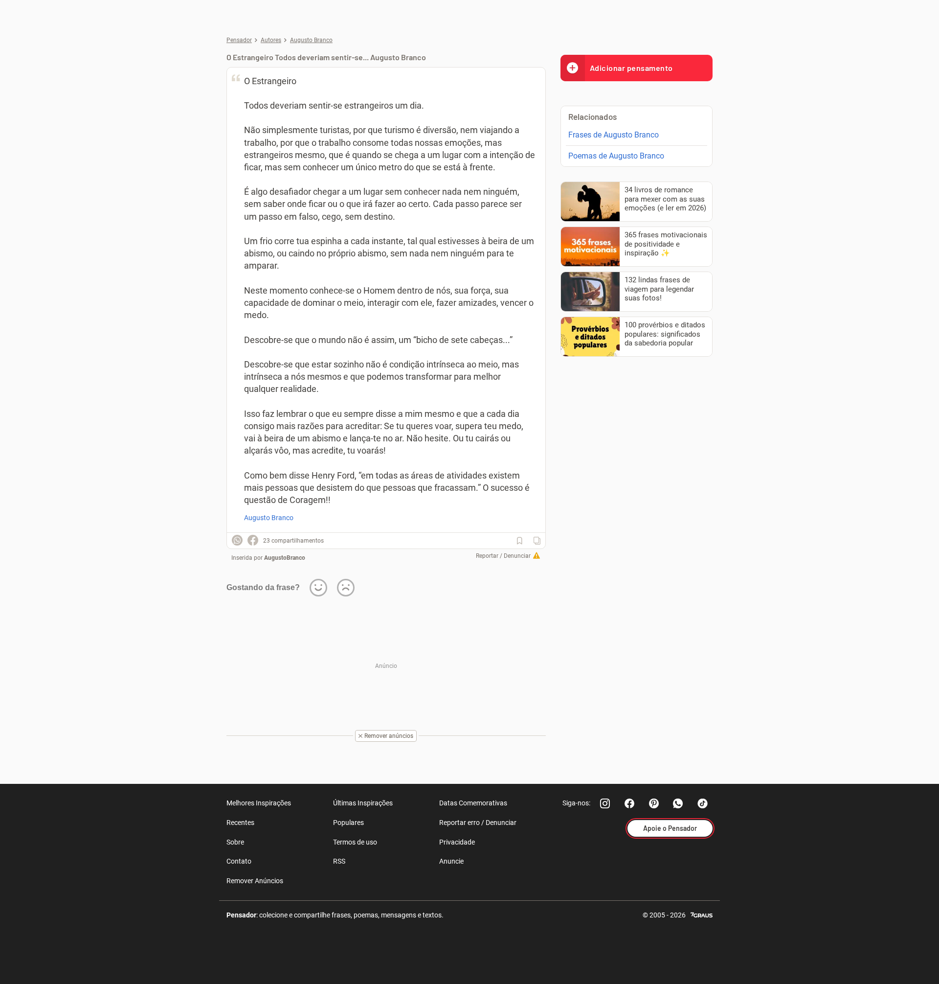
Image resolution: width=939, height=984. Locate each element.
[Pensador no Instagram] (605, 803)
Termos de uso (355, 842)
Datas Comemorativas (473, 803)
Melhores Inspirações (258, 803)
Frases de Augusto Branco (613, 134)
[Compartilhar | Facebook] (252, 540)
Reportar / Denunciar (503, 555)
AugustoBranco (284, 557)
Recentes (240, 822)
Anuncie (451, 861)
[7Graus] (702, 914)
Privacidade (457, 842)
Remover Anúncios (254, 881)
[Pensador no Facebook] (629, 803)
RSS (339, 861)
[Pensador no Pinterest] (654, 803)
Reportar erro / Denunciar (477, 822)
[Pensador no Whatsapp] (678, 803)
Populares (348, 822)
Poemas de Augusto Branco (616, 155)
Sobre (235, 842)
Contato (238, 861)
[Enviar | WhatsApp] (237, 540)
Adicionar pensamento (631, 67)
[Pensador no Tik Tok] (703, 803)
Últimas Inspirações (363, 803)
